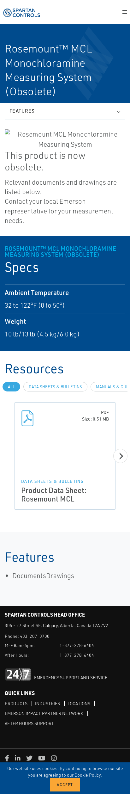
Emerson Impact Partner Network (44, 713)
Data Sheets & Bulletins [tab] (55, 386)
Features (22, 111)
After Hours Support (29, 723)
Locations (79, 703)
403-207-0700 (35, 636)
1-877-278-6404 (77, 645)
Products (16, 703)
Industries (47, 703)
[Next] (120, 456)
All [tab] (11, 386)
